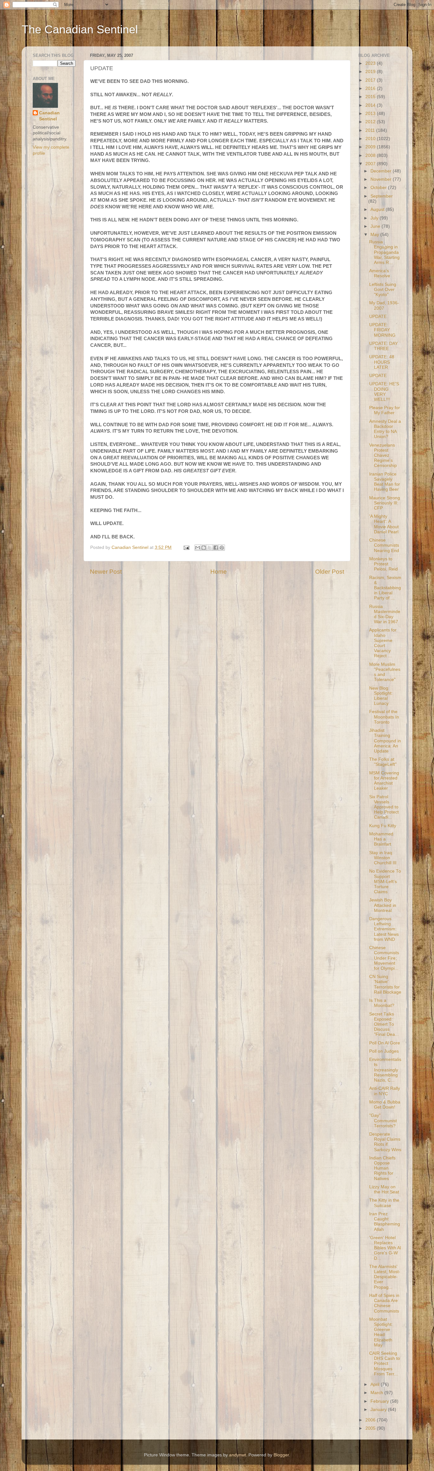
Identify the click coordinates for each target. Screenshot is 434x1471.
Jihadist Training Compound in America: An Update (385, 740)
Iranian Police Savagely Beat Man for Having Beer (384, 482)
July (375, 218)
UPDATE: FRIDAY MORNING (382, 329)
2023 (371, 63)
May (375, 234)
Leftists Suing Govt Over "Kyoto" (382, 289)
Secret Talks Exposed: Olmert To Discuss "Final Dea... (384, 1024)
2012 (371, 121)
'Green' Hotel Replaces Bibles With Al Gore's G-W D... (385, 1248)
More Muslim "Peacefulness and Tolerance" (384, 672)
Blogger (281, 1455)
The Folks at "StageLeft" (383, 762)
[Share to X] (210, 547)
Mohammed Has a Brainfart (381, 839)
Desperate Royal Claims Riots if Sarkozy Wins (385, 1142)
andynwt (237, 1455)
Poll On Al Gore (384, 1043)
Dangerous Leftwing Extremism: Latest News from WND (384, 929)
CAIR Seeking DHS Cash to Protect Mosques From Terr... (384, 1363)
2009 (371, 147)
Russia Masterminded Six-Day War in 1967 (384, 614)
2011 (370, 130)
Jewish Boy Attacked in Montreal (382, 905)
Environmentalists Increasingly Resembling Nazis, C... (385, 1070)
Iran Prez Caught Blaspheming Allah (384, 1221)
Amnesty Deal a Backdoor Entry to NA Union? (385, 429)
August (378, 209)
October (379, 187)
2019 (371, 71)
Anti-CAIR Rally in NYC (384, 1091)
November (381, 179)
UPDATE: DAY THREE (383, 346)
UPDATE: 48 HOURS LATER (381, 361)
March (377, 1392)
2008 (371, 155)
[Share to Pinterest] (222, 547)
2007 (371, 163)
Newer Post (106, 571)
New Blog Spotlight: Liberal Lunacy (381, 696)
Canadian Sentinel (49, 116)
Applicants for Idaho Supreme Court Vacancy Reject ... (383, 643)
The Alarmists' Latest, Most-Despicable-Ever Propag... (384, 1277)
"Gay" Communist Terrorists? (383, 1120)
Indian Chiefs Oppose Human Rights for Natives (382, 1168)
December (381, 171)
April (375, 1384)
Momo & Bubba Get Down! (384, 1105)
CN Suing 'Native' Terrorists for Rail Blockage (385, 984)
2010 (371, 138)
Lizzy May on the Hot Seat (384, 1189)
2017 (371, 80)
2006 (371, 1420)
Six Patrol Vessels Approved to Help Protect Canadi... (384, 807)
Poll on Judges (384, 1051)
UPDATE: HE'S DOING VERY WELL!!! (384, 391)
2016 (371, 88)
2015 (371, 96)
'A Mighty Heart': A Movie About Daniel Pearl (384, 524)
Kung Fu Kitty (382, 825)
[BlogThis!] (203, 547)
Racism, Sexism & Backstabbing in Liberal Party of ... (385, 588)
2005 (371, 1428)
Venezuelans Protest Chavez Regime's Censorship (383, 455)
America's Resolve (379, 273)
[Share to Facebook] (216, 547)
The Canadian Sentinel (80, 29)
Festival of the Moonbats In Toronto (384, 716)
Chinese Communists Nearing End (384, 545)
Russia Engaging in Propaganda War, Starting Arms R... (384, 252)
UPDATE (378, 316)
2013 (371, 113)
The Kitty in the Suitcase (384, 1203)
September (381, 196)
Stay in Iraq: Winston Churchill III (383, 857)
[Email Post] (186, 547)
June (376, 226)
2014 (371, 105)
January (379, 1409)
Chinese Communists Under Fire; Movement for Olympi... (384, 958)
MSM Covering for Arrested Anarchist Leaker (384, 781)
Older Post (329, 571)
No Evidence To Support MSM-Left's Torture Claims (385, 881)
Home (218, 571)
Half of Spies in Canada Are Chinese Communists (384, 1303)
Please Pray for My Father (384, 410)
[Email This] (197, 547)
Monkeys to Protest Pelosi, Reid (383, 564)
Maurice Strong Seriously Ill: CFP (384, 503)
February (380, 1401)
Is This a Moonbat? (381, 1003)
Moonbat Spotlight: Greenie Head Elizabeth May (381, 1332)
